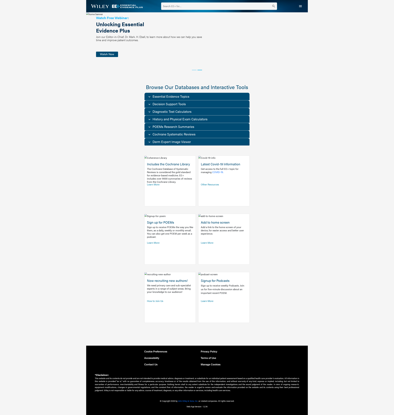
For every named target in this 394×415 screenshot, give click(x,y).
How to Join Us (155, 301)
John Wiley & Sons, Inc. (188, 400)
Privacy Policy (209, 351)
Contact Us (151, 364)
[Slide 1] (194, 70)
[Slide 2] (199, 70)
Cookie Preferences (155, 351)
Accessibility (151, 358)
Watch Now (107, 54)
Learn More (153, 184)
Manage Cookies (211, 364)
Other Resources (210, 184)
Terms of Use (208, 358)
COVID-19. (217, 172)
